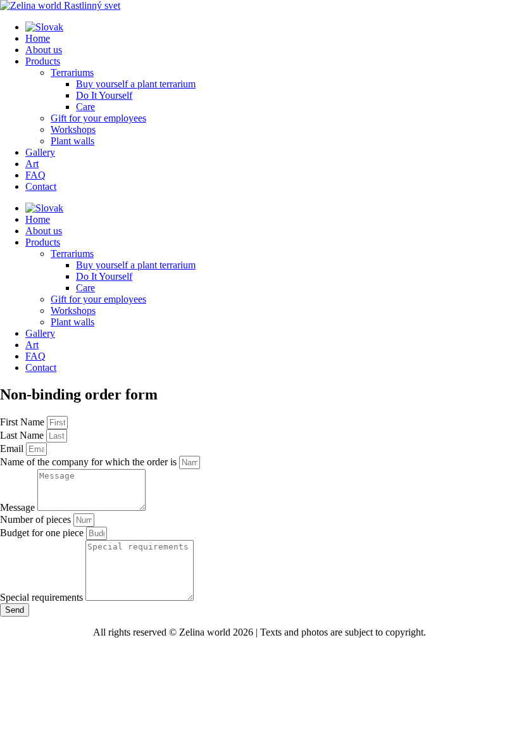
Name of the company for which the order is (89, 461)
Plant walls (72, 140)
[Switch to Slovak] (44, 27)
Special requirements (42, 597)
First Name (23, 422)
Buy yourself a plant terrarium (136, 83)
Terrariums (72, 72)
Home (37, 38)
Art (32, 163)
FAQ (35, 175)
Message (18, 507)
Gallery (40, 152)
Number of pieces (36, 519)
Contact (40, 186)
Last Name (23, 435)
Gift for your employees (98, 118)
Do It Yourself (104, 95)
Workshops (73, 129)
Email (13, 448)
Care (85, 106)
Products (42, 61)
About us (43, 49)
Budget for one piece (43, 532)
